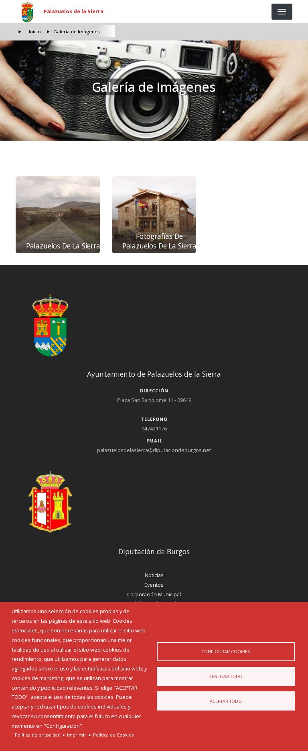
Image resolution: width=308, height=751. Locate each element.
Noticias (154, 575)
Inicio (35, 31)
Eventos (154, 584)
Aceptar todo (226, 701)
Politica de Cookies (113, 735)
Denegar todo (226, 676)
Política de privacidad (38, 735)
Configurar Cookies (225, 651)
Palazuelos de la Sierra (73, 11)
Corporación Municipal (154, 594)
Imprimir (76, 735)
